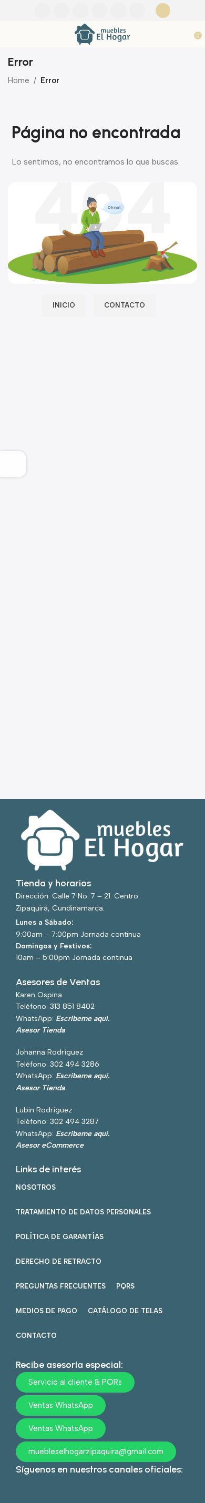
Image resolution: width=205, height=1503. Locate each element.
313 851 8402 (72, 1006)
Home (18, 80)
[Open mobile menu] (12, 34)
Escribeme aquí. (83, 1018)
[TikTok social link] (137, 10)
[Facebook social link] (42, 10)
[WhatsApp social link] (118, 10)
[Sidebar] (13, 464)
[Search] (163, 10)
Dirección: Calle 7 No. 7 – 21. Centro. (78, 896)
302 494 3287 (74, 1121)
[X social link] (61, 10)
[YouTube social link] (99, 10)
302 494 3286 (74, 1064)
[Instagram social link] (80, 10)
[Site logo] (102, 33)
